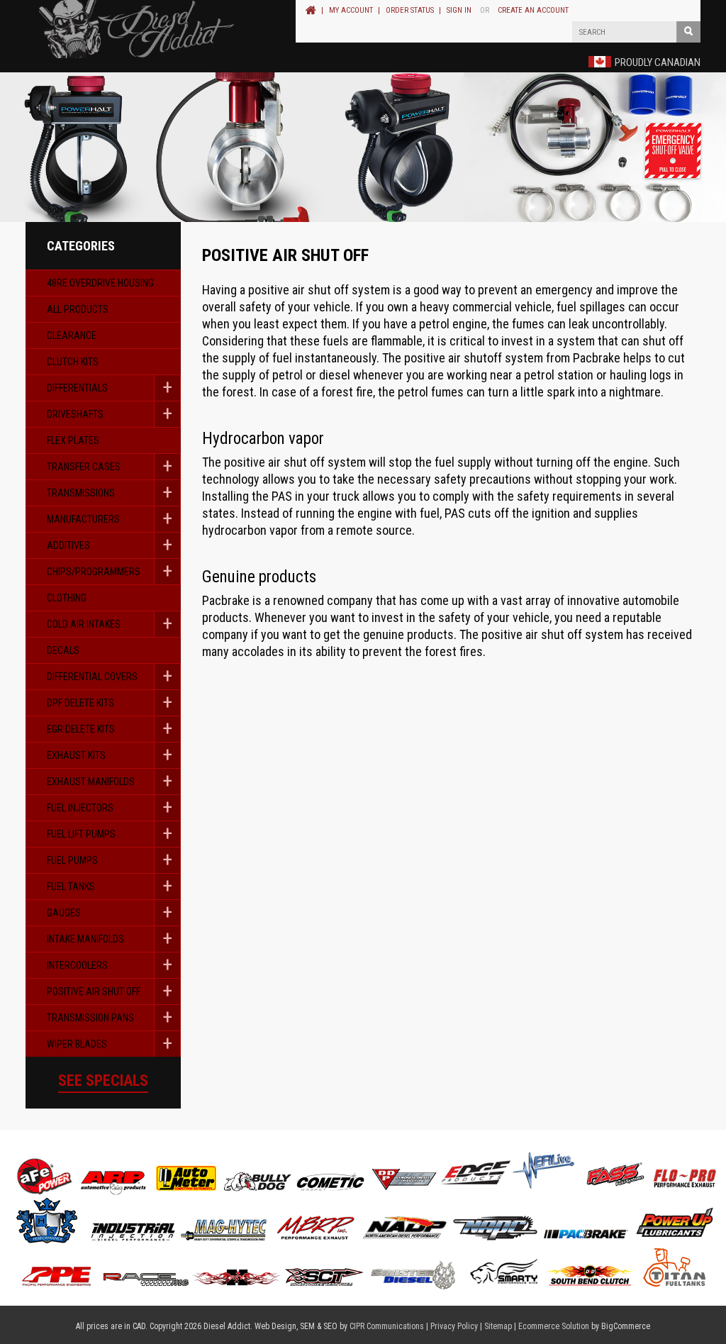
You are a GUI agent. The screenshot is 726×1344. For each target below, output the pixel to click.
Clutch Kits (73, 361)
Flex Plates (73, 440)
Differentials (77, 388)
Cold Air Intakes (84, 624)
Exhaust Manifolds (91, 781)
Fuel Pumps (72, 860)
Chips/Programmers (93, 571)
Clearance (71, 335)
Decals (63, 650)
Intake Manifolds (85, 939)
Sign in (459, 10)
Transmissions (81, 493)
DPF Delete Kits (80, 703)
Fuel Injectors (80, 807)
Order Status (410, 10)
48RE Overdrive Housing (100, 283)
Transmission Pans (90, 1017)
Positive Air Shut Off (93, 991)
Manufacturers (83, 519)
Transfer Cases (84, 466)
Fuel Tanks (71, 886)
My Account (351, 10)
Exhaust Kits (76, 755)
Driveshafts (75, 414)
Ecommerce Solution (553, 1326)
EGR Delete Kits (81, 729)
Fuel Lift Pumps (81, 834)
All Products (77, 309)
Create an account (533, 10)
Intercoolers (77, 965)
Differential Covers (92, 676)
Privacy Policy (454, 1326)
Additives (68, 545)
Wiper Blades (77, 1044)
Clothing (66, 598)
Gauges (64, 912)
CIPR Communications (387, 1326)
